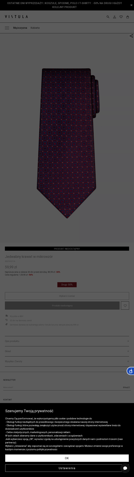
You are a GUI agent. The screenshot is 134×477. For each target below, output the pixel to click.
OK (67, 458)
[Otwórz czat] (125, 468)
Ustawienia (67, 468)
